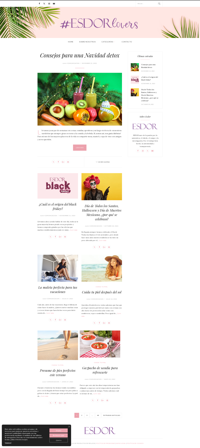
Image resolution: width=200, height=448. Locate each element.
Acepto (58, 430)
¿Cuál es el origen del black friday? (58, 206)
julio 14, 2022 (111, 299)
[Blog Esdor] (100, 23)
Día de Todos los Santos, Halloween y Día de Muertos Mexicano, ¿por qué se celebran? (101, 212)
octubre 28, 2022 (111, 226)
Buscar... (141, 3)
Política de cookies (135, 443)
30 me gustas (104, 162)
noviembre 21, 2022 (67, 215)
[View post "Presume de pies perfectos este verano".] (58, 345)
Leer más (80, 147)
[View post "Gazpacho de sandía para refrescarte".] (100, 344)
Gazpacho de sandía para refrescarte (100, 370)
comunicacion (71, 63)
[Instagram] (49, 3)
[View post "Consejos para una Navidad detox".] (80, 99)
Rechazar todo (58, 435)
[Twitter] (44, 3)
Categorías (107, 42)
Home (70, 42)
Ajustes (58, 440)
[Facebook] (39, 3)
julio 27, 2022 (67, 299)
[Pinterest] (68, 162)
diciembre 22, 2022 (89, 63)
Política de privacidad (105, 443)
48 (98, 415)
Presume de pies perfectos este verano (57, 372)
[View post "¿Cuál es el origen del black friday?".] (58, 185)
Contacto (127, 42)
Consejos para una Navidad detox (80, 55)
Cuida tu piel (102, 286)
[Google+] (63, 162)
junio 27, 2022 (67, 382)
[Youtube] (54, 3)
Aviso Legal (121, 443)
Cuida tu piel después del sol (101, 292)
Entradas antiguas (111, 415)
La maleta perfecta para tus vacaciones (57, 289)
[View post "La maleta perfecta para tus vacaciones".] (58, 268)
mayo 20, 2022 (109, 379)
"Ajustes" (8, 443)
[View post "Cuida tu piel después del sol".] (101, 268)
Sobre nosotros (87, 42)
